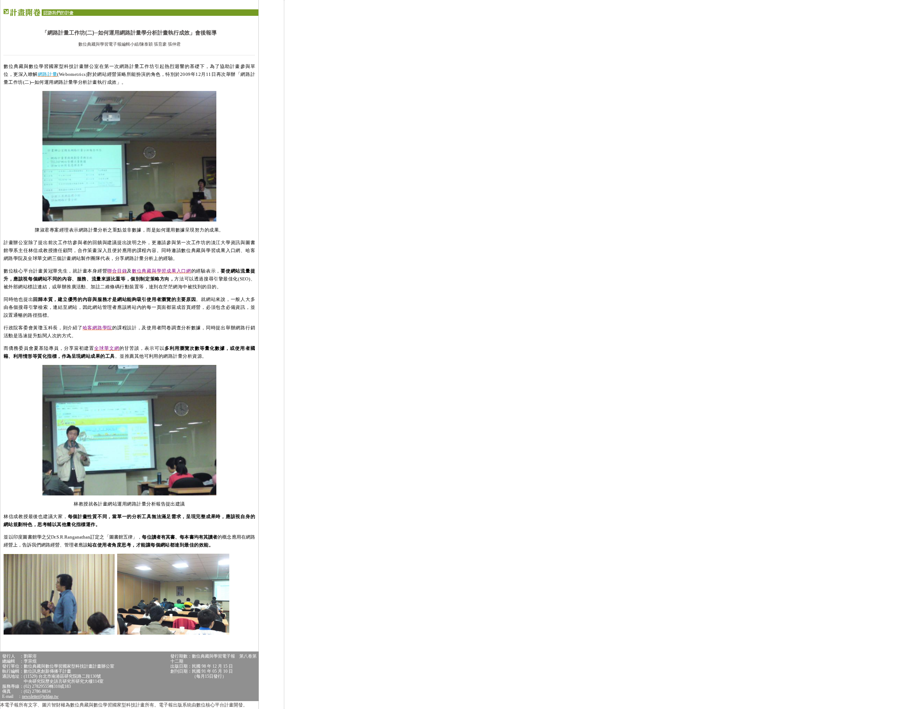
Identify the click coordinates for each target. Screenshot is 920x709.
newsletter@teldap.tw (40, 696)
